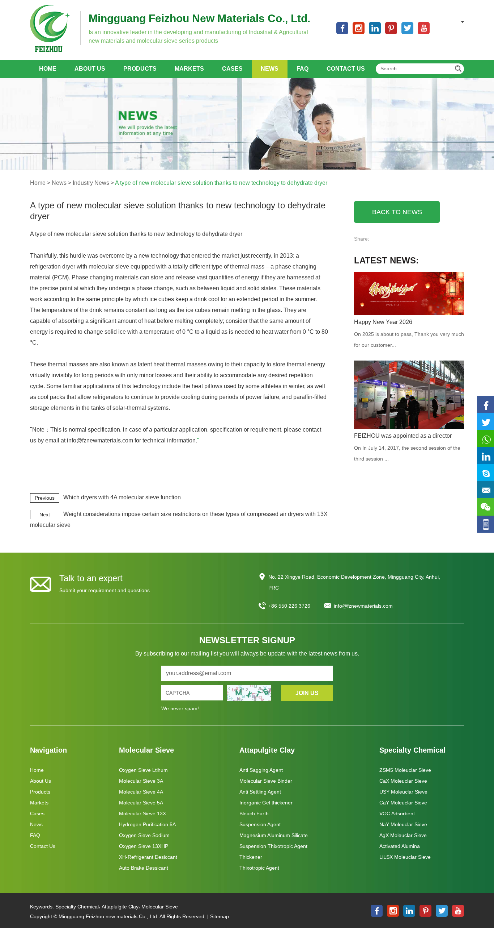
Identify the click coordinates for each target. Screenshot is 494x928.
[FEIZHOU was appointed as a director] (409, 395)
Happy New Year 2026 (383, 322)
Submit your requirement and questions (104, 590)
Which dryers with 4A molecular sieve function (122, 497)
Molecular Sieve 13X (142, 813)
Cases (232, 69)
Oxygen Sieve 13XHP (143, 846)
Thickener (250, 857)
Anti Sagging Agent (261, 770)
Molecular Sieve (146, 750)
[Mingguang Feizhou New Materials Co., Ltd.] (50, 28)
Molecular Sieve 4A (141, 792)
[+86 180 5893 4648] (485, 439)
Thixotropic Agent (259, 868)
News (269, 69)
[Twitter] (485, 421)
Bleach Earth (254, 813)
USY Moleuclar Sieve (403, 792)
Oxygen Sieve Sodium (144, 835)
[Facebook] (485, 404)
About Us (89, 69)
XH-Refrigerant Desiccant (148, 857)
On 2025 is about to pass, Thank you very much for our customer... (409, 339)
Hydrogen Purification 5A (147, 824)
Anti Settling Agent (260, 792)
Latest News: (386, 260)
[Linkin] (485, 456)
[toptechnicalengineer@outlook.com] (485, 473)
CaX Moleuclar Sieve (403, 781)
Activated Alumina (399, 846)
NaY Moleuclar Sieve (403, 824)
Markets (189, 69)
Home (47, 69)
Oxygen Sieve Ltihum (143, 770)
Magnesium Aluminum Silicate (273, 835)
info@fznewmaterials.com (363, 606)
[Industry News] (247, 124)
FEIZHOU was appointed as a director (403, 436)
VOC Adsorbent (397, 813)
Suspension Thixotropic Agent (273, 846)
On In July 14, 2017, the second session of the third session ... (407, 453)
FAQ (302, 69)
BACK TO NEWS (397, 212)
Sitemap (219, 916)
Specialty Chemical (412, 750)
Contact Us (346, 69)
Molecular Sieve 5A (141, 803)
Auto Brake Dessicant (143, 868)
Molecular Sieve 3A (141, 781)
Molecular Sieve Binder (265, 781)
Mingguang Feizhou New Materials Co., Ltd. (199, 18)
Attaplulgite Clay (120, 907)
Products (140, 69)
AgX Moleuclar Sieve (403, 835)
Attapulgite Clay (267, 750)
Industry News (91, 183)
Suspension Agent (260, 824)
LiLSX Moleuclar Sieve (405, 857)
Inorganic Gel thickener (266, 803)
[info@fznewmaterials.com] (485, 490)
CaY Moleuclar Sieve (403, 803)
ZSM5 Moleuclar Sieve (405, 770)
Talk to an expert (91, 578)
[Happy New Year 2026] (409, 293)
